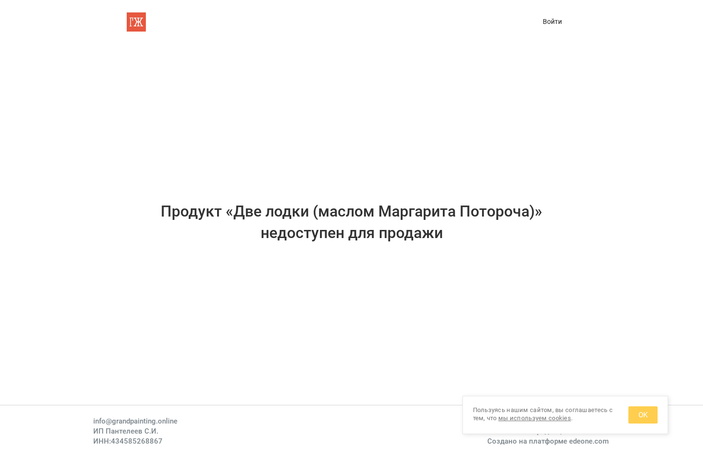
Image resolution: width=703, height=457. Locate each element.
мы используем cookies (534, 418)
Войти (552, 21)
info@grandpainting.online (135, 421)
